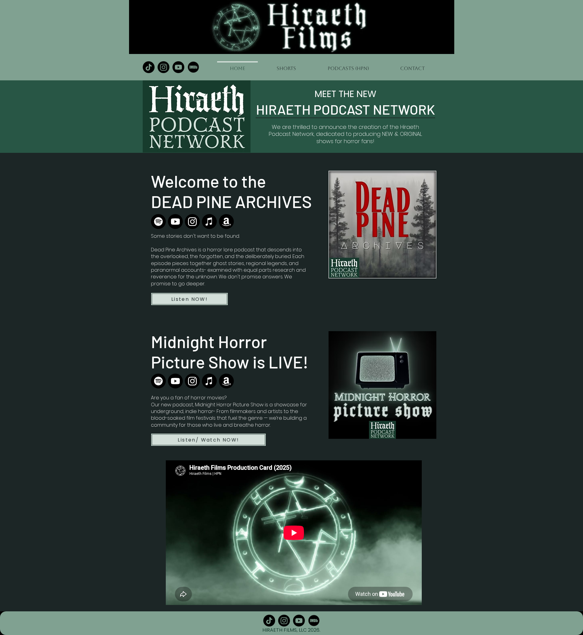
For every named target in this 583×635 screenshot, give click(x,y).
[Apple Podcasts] (209, 221)
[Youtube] (178, 67)
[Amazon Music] (226, 221)
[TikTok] (149, 67)
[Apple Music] (209, 381)
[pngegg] (193, 67)
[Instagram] (163, 67)
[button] (348, 65)
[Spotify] (158, 221)
